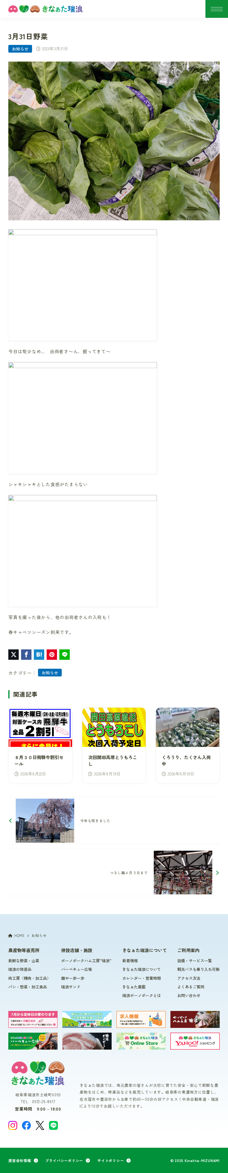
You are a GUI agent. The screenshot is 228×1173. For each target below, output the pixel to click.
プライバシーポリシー (64, 1160)
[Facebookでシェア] (26, 654)
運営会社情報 (19, 1160)
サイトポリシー (110, 1160)
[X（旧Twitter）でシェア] (13, 654)
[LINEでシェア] (64, 654)
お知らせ (20, 49)
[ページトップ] (216, 1161)
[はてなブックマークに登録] (39, 654)
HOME (19, 935)
